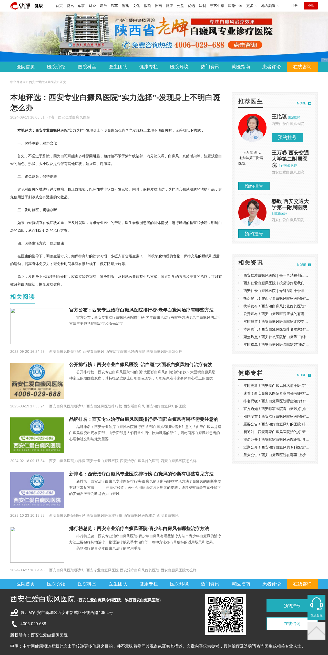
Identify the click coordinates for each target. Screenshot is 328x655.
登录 (311, 5)
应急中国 (235, 6)
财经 (92, 6)
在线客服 (316, 615)
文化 (136, 6)
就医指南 (241, 66)
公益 (180, 6)
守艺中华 (217, 6)
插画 (158, 6)
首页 (59, 6)
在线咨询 (302, 66)
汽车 (114, 6)
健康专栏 (148, 66)
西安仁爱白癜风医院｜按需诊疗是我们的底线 (279, 283)
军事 (81, 6)
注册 (294, 5)
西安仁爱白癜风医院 (74, 117)
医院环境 (179, 66)
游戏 (125, 6)
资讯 (70, 6)
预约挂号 (287, 137)
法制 (202, 6)
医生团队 (118, 66)
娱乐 (103, 6)
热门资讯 (210, 66)
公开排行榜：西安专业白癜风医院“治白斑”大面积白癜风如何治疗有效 (140, 364)
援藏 (147, 6)
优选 (191, 6)
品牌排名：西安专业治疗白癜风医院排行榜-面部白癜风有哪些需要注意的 (143, 419)
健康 (39, 6)
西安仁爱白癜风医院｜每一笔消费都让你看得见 (281, 275)
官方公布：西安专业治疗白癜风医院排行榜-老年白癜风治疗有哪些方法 (141, 309)
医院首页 (25, 66)
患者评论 (271, 66)
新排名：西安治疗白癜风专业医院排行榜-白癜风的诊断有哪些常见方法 (141, 473)
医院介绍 (56, 66)
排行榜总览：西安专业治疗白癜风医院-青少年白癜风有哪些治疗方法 (139, 528)
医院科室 (87, 66)
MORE (301, 103)
